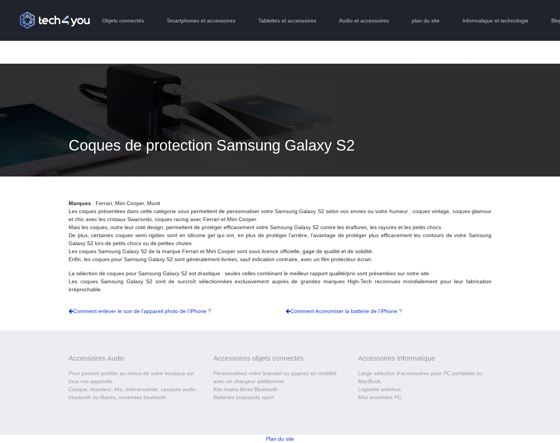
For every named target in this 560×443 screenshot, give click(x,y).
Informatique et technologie (495, 21)
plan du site (426, 21)
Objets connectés (123, 21)
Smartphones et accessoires (201, 21)
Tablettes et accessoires (287, 21)
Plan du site (280, 439)
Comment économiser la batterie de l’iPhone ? (346, 311)
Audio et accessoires (364, 21)
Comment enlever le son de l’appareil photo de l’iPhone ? (142, 311)
